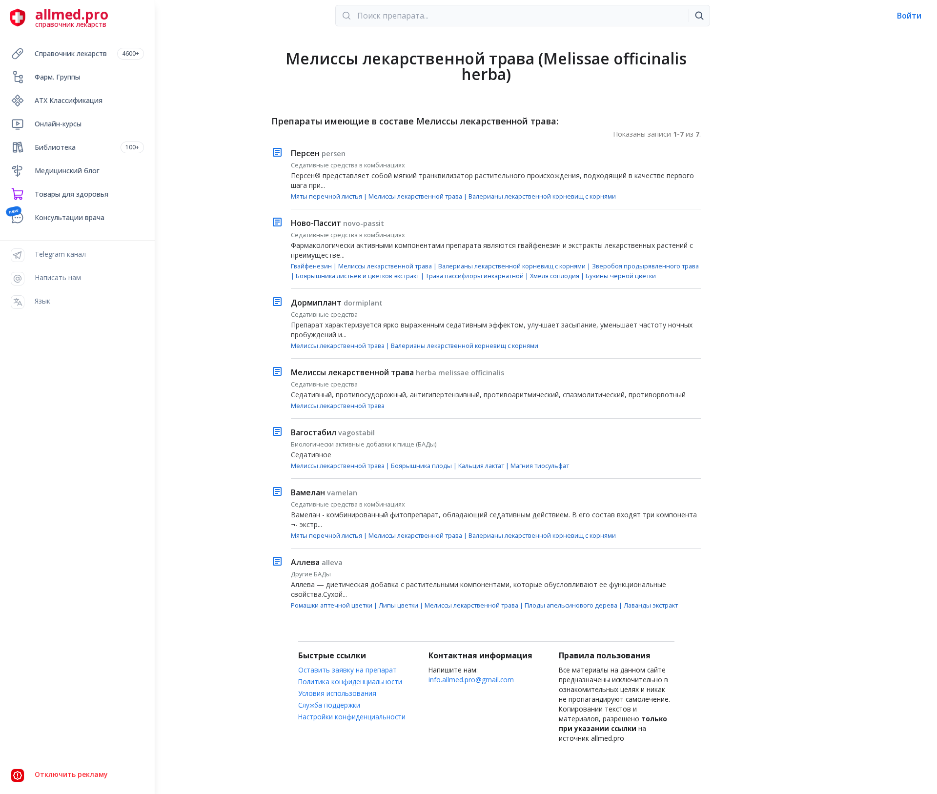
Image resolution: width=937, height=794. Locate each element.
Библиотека (87, 147)
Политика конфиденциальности (350, 681)
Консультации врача (69, 217)
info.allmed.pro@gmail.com (471, 679)
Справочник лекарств (87, 53)
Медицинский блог (67, 170)
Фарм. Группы (57, 76)
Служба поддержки (329, 705)
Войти (909, 15)
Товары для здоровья (71, 194)
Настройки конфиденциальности (352, 716)
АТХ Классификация (68, 100)
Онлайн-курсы (58, 123)
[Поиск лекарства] (699, 15)
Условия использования (337, 693)
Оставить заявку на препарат (347, 669)
